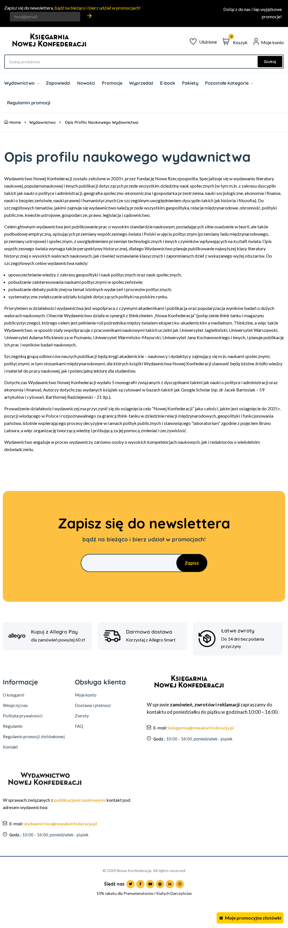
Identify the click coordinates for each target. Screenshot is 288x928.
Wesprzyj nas (15, 705)
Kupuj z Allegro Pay (54, 632)
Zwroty (82, 715)
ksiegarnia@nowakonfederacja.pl (201, 727)
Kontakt (10, 746)
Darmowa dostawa (149, 632)
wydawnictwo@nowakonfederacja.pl (60, 823)
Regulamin (12, 726)
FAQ (79, 726)
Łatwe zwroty (237, 631)
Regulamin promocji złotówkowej (34, 736)
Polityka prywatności (22, 715)
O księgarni (13, 694)
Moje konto (85, 694)
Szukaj (270, 61)
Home (15, 122)
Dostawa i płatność (93, 705)
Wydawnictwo (42, 122)
